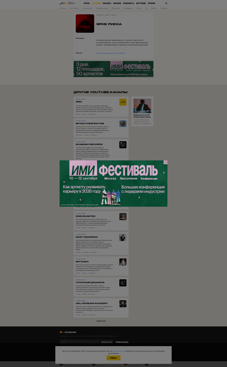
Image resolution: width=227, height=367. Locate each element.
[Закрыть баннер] (165, 162)
